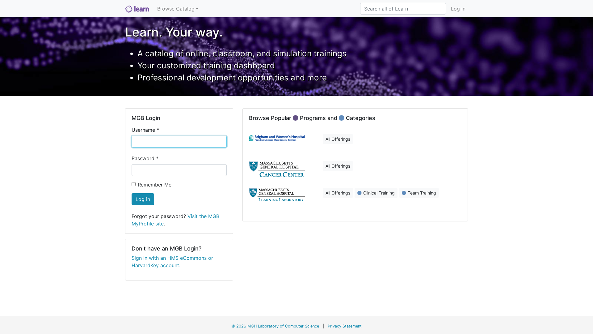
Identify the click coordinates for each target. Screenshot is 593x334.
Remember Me (154, 185)
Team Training (422, 192)
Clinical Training (379, 192)
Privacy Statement (345, 326)
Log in (458, 9)
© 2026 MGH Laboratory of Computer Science (275, 326)
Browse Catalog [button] (176, 9)
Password (145, 158)
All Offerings (338, 139)
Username (145, 130)
